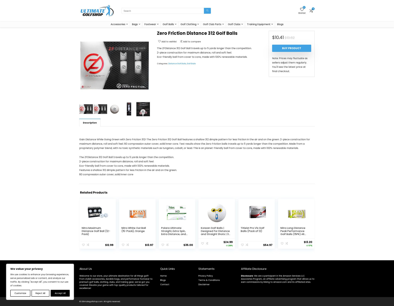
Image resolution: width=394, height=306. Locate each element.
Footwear (150, 24)
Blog (162, 280)
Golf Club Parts (212, 24)
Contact (164, 284)
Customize (20, 293)
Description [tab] (90, 122)
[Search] (207, 11)
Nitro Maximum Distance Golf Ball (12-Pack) (96, 231)
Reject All (40, 293)
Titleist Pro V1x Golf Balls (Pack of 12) (252, 229)
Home (163, 275)
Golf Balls (168, 24)
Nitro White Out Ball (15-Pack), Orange (133, 229)
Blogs (280, 24)
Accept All (60, 293)
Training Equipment (258, 24)
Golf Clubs (234, 24)
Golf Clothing (188, 24)
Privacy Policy (205, 275)
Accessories (118, 24)
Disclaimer (204, 284)
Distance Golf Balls (177, 63)
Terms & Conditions (209, 280)
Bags (135, 24)
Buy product (291, 48)
